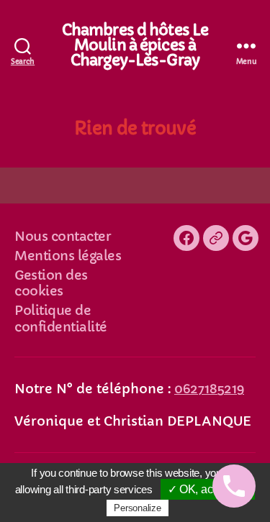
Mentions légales (67, 255)
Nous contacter (62, 236)
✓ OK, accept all (208, 489)
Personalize (137, 508)
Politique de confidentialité (60, 318)
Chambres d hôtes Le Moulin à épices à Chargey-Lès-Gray (135, 45)
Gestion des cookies (51, 283)
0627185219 (209, 388)
